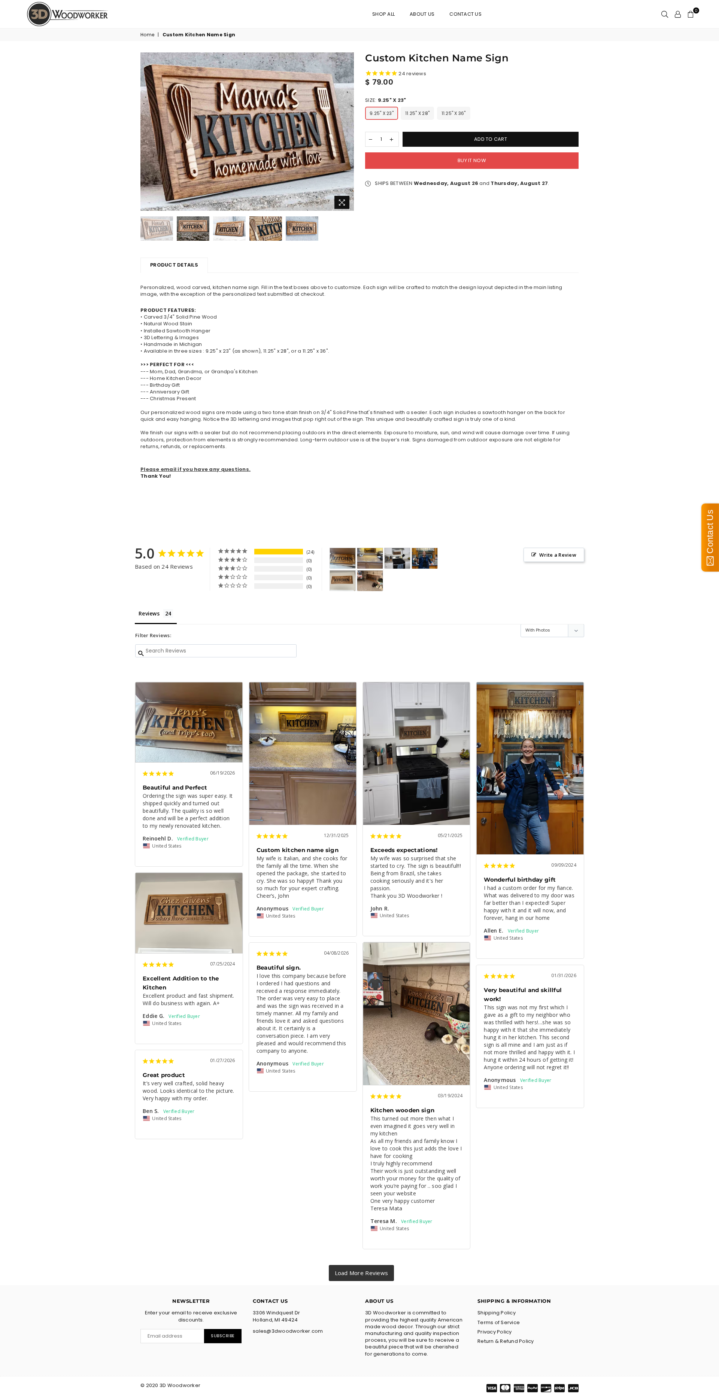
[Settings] (677, 14)
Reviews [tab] (149, 613)
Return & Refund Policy (505, 1341)
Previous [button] (147, 132)
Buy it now (472, 160)
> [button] (361, 1273)
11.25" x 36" (454, 113)
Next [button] (347, 132)
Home (147, 35)
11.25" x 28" (417, 113)
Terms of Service (498, 1322)
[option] (247, 131)
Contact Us (465, 14)
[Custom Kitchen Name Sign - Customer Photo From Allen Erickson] (424, 558)
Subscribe (223, 1336)
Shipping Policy (496, 1312)
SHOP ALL (383, 14)
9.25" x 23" (382, 113)
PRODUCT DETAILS (174, 264)
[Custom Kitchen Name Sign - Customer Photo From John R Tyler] (397, 558)
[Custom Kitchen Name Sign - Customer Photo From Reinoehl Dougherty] (342, 558)
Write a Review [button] (557, 554)
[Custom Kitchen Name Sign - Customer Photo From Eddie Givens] (342, 581)
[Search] (664, 14)
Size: (385, 100)
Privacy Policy (494, 1331)
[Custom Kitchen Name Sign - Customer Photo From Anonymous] (370, 558)
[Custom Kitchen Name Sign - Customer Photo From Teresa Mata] (370, 581)
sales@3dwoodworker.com (288, 1331)
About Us (422, 14)
